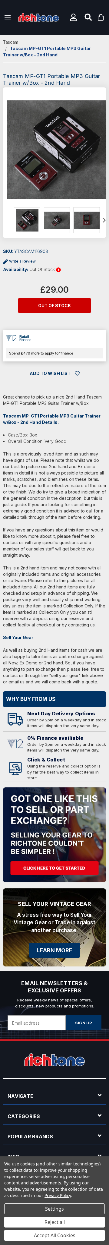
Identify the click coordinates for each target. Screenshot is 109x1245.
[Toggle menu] (7, 17)
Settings (54, 1209)
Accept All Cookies (54, 1235)
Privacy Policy (58, 1195)
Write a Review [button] (22, 261)
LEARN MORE (54, 950)
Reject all (55, 1222)
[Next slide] (104, 220)
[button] (74, 17)
